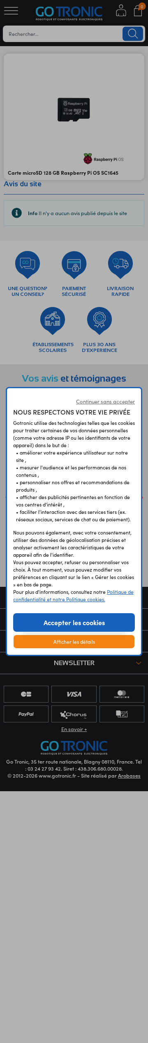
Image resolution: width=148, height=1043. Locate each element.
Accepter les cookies (74, 622)
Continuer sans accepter (105, 401)
